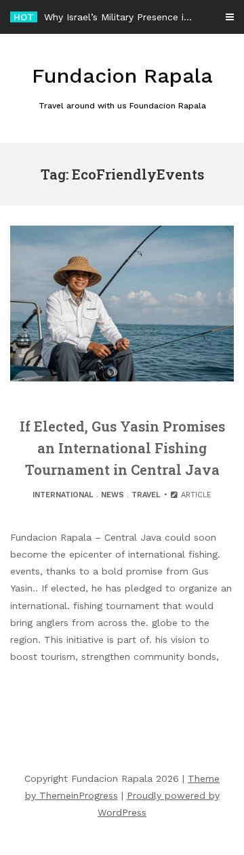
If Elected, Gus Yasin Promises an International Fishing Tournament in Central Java (122, 447)
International (63, 495)
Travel (146, 495)
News (112, 495)
